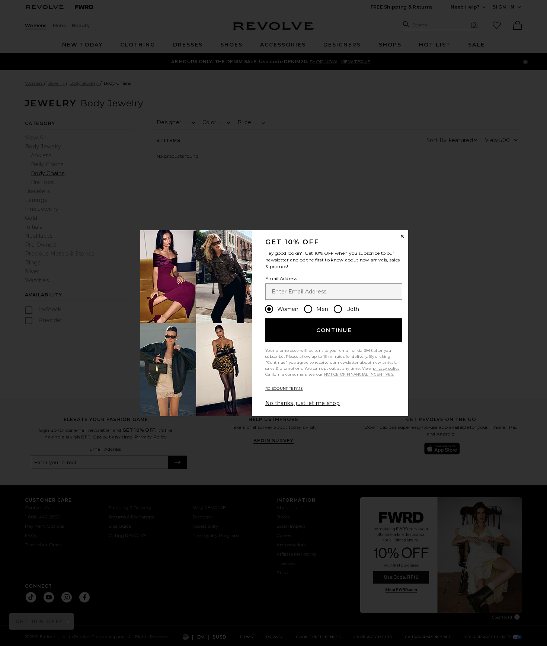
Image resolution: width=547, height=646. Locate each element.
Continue (334, 330)
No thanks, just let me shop (302, 403)
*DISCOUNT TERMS (284, 388)
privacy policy (386, 368)
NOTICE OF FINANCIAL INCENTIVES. (359, 374)
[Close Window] (402, 236)
